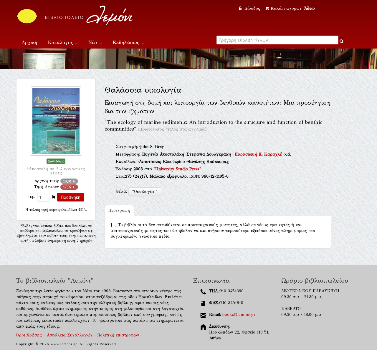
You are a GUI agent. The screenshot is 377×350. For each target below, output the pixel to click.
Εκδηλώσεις (127, 42)
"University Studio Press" (177, 168)
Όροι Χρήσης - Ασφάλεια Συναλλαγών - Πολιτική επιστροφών (77, 335)
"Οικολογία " (144, 191)
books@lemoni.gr (238, 314)
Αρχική (29, 42)
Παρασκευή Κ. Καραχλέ (259, 154)
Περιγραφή (119, 210)
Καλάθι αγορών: (293, 8)
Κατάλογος (61, 42)
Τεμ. (32, 196)
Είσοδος (252, 8)
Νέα (93, 42)
